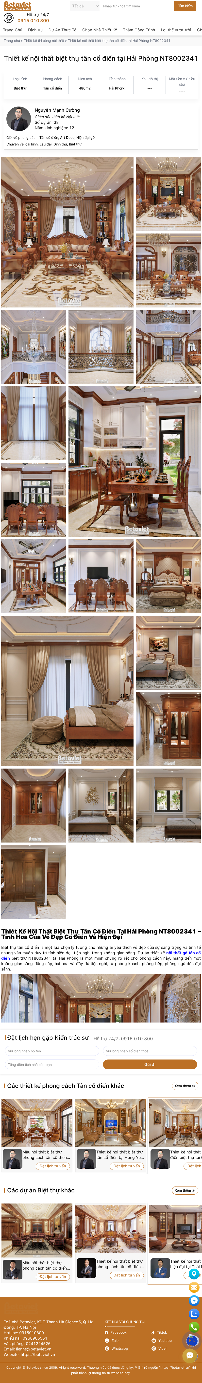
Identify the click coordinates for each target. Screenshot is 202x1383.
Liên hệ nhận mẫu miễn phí (194, 1287)
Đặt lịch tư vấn (53, 1166)
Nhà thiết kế (101, 126)
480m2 (85, 88)
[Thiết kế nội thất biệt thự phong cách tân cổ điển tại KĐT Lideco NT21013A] (110, 1229)
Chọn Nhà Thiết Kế (99, 29)
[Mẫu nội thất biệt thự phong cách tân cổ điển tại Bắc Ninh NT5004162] (36, 1123)
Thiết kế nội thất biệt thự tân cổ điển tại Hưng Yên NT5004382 (119, 1155)
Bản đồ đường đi (194, 1274)
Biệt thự (20, 88)
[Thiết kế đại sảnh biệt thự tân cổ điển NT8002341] (168, 347)
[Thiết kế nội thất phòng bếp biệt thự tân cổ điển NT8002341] (134, 461)
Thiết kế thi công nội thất (44, 40)
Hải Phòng (117, 88)
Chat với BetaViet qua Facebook (194, 1300)
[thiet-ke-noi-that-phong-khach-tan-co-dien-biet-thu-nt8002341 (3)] (33, 347)
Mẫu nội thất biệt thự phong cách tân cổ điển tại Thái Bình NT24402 (44, 1265)
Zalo (128, 1340)
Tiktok (175, 1332)
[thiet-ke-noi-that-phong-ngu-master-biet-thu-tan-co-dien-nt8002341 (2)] (168, 653)
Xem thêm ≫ (185, 1086)
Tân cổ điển (52, 88)
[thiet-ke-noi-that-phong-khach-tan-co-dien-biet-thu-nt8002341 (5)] (67, 232)
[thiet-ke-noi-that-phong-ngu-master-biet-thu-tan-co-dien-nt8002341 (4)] (168, 729)
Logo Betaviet (18, 6)
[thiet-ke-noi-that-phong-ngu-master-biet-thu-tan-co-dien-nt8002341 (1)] (168, 576)
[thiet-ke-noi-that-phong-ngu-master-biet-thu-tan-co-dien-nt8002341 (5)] (33, 806)
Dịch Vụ (35, 29)
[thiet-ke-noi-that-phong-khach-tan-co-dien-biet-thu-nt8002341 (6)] (168, 194)
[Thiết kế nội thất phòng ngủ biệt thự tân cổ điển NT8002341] (100, 806)
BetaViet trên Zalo (194, 1314)
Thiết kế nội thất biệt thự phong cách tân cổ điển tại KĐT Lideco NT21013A (119, 1264)
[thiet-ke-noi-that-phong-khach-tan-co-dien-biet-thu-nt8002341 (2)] (168, 270)
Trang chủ (12, 40)
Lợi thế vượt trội (176, 29)
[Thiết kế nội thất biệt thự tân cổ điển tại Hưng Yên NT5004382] (110, 1123)
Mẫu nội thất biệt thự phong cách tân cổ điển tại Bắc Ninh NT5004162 (45, 1155)
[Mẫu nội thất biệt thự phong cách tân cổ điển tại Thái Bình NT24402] (36, 1230)
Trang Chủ (12, 29)
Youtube (175, 1340)
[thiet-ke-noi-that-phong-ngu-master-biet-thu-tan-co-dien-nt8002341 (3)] (67, 691)
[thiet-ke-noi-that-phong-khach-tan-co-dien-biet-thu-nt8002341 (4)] (100, 347)
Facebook (128, 1332)
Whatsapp (128, 1348)
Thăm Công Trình (139, 29)
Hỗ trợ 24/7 (26, 18)
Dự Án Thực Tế (62, 29)
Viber (175, 1348)
